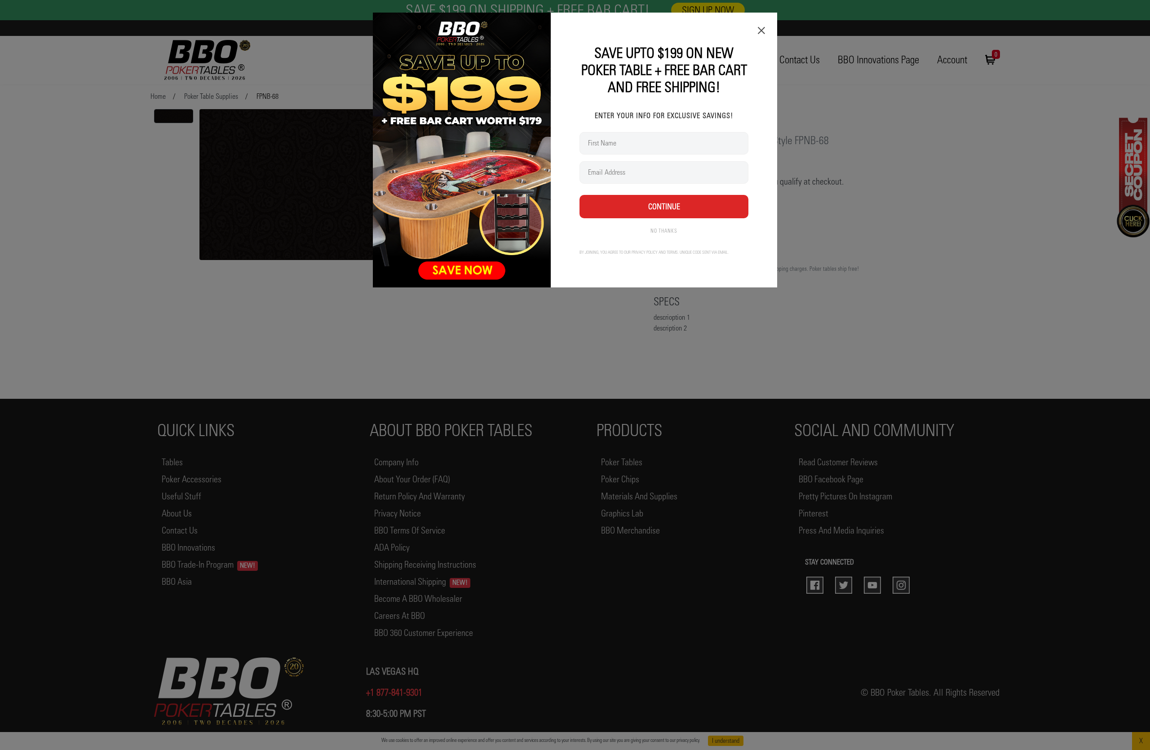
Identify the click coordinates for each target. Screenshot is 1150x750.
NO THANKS (663, 231)
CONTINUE (664, 206)
